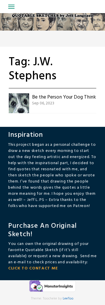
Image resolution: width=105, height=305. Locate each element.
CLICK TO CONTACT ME (33, 268)
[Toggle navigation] (11, 6)
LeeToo (68, 299)
